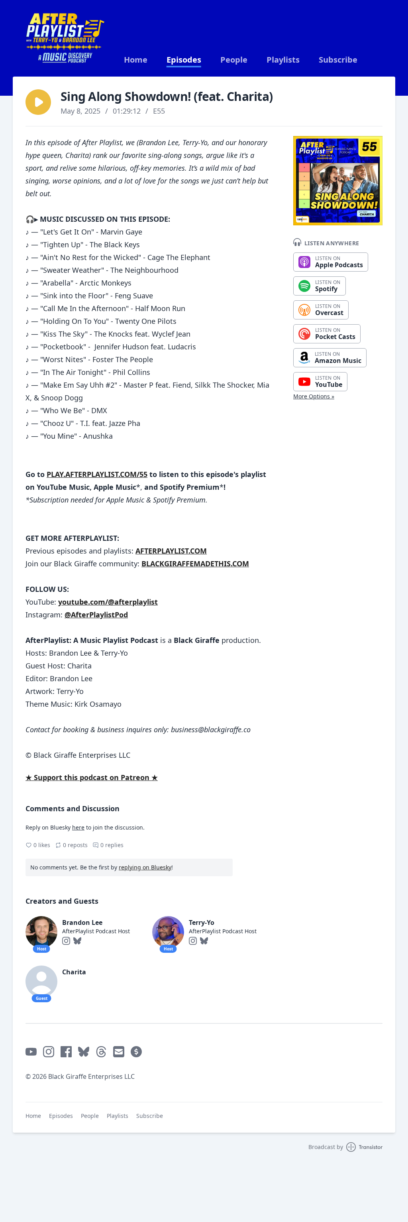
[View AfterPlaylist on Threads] (101, 1051)
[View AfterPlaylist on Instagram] (48, 1051)
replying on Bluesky (145, 867)
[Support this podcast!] (136, 1051)
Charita (74, 972)
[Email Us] (118, 1051)
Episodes (184, 60)
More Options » (313, 396)
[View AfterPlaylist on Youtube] (31, 1051)
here (78, 827)
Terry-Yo (201, 922)
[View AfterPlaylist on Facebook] (66, 1051)
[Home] (65, 38)
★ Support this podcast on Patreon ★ (92, 777)
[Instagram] (66, 941)
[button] (38, 102)
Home (135, 60)
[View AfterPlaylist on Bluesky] (83, 1051)
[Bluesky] (77, 941)
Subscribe (338, 60)
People (233, 60)
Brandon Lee (82, 922)
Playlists (283, 60)
